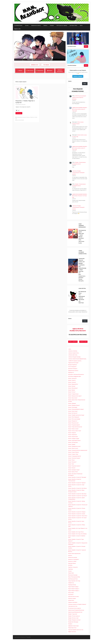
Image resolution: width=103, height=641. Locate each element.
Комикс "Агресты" (72, 380)
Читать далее (18, 113)
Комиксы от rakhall (72, 561)
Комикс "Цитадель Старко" (74, 469)
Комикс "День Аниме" (72, 397)
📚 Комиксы (19, 70)
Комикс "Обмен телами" (73, 428)
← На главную (45, 64)
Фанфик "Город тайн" (72, 614)
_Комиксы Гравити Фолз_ (73, 352)
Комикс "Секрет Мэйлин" (73, 452)
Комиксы (45, 25)
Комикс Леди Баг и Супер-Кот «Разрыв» (77, 511)
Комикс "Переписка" (72, 434)
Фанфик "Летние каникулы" (74, 616)
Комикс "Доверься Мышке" (74, 405)
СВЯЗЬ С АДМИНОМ (73, 341)
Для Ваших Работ (73, 25)
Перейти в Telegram (77, 76)
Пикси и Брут (71, 592)
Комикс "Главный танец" (73, 394)
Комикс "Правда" (71, 444)
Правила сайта (17, 28)
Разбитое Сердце (72, 598)
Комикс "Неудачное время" (74, 424)
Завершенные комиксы (36, 25)
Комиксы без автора (72, 557)
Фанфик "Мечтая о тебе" (73, 618)
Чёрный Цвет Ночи (72, 627)
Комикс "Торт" (71, 463)
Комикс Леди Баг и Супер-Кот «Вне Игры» (77, 493)
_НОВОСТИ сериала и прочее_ (75, 360)
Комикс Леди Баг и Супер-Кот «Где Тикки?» (77, 495)
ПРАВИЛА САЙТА (83, 341)
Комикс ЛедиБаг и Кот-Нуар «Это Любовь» (77, 533)
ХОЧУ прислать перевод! (62, 25)
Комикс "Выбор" (71, 390)
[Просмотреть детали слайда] (40, 46)
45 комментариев (20, 120)
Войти (81, 25)
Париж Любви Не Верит (73, 586)
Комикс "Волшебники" (73, 388)
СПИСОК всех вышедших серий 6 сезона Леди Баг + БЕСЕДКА (79, 97)
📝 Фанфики (49, 70)
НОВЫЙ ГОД (71, 582)
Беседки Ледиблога (72, 364)
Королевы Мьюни (72, 563)
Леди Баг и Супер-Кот (73, 567)
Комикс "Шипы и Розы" (73, 471)
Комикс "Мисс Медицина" (73, 417)
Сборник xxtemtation (72, 602)
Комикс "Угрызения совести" (74, 465)
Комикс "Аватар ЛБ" (72, 378)
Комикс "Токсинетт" (72, 462)
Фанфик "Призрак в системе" (74, 619)
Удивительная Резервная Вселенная (76, 610)
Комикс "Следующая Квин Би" (74, 456)
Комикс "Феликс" (71, 467)
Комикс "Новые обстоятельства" (75, 426)
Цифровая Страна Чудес (73, 625)
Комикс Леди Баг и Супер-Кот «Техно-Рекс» (77, 515)
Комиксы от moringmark (73, 559)
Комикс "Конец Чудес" (73, 411)
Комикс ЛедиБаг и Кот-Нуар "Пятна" (76, 531)
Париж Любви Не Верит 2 (73, 588)
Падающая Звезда (72, 584)
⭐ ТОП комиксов (29, 70)
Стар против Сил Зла (72, 606)
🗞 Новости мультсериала (60, 70)
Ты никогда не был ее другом (74, 608)
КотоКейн (70, 565)
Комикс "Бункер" (71, 386)
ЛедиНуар (70, 569)
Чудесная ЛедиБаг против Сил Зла (75, 629)
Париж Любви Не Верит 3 (73, 590)
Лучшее (26, 25)
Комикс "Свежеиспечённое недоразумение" (77, 450)
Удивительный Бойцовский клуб (75, 612)
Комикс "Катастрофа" (72, 407)
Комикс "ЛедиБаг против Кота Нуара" (76, 415)
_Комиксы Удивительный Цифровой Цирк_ (77, 358)
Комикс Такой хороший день (74, 553)
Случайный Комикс (18, 25)
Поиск (84, 320)
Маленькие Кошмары (72, 575)
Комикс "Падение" (72, 432)
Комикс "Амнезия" (72, 382)
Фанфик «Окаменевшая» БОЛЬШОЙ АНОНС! (78, 172)
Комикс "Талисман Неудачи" (74, 458)
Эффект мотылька (72, 631)
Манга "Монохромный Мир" (74, 576)
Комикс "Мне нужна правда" (74, 419)
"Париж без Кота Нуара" (73, 362)
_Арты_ (69, 349)
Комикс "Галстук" (72, 392)
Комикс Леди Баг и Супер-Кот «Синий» (76, 513)
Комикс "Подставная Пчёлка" (74, 440)
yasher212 (74, 171)
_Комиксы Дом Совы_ (73, 354)
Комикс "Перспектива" (73, 436)
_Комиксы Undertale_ (73, 351)
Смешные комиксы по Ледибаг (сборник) (77, 604)
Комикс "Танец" (71, 460)
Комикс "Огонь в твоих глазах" (74, 430)
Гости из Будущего (72, 366)
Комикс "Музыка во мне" (73, 422)
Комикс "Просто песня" (73, 448)
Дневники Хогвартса (72, 368)
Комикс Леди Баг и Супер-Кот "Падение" (77, 482)
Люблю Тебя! (71, 573)
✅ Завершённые (39, 70)
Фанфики (52, 25)
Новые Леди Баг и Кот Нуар (74, 580)
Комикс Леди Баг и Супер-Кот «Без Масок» (77, 488)
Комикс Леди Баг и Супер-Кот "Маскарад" (77, 477)
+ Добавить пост (34, 64)
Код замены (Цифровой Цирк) (74, 376)
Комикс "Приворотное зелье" (74, 446)
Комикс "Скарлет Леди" (73, 454)
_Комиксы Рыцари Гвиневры (74, 356)
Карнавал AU (71, 372)
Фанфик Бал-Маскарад (73, 621)
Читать (85, 46)
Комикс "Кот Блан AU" (72, 413)
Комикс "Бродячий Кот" (73, 384)
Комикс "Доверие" (72, 403)
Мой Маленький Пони (73, 578)
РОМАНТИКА (71, 600)
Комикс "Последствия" (73, 442)
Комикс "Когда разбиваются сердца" (76, 409)
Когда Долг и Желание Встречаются (76, 374)
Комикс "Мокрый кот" (72, 421)
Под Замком (70, 594)
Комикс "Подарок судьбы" (73, 438)
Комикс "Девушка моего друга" (75, 395)
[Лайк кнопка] (16, 110)
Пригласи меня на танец (73, 596)
